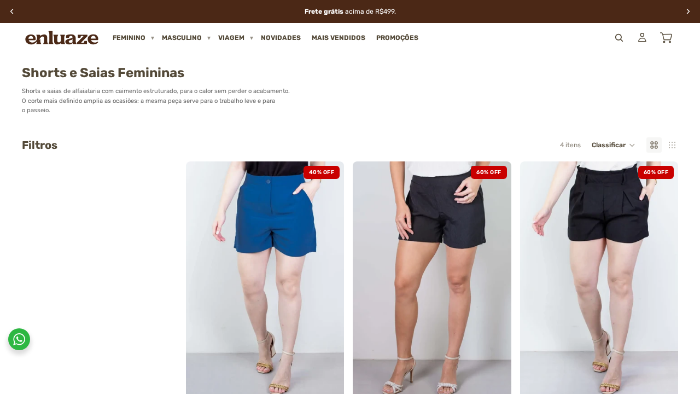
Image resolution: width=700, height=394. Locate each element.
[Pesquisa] (619, 38)
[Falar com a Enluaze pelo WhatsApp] (19, 339)
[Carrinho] (666, 38)
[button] (613, 145)
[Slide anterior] (202, 281)
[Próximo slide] (327, 281)
